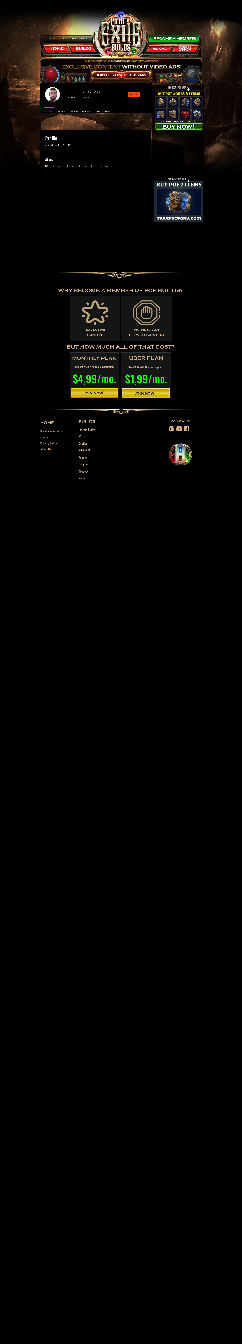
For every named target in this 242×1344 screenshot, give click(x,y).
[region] (69, 38)
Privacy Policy (48, 443)
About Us (45, 449)
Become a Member (51, 431)
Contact (44, 437)
